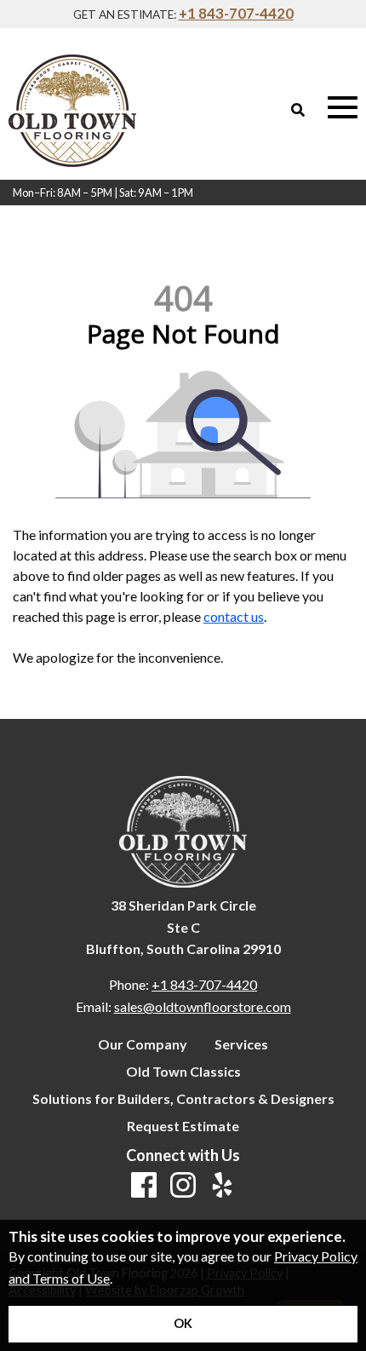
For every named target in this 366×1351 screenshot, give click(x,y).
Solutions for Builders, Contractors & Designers (183, 1099)
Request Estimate (183, 1126)
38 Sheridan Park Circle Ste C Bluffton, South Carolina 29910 (183, 927)
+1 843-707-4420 (236, 13)
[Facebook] (144, 1185)
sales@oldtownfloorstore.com (202, 1006)
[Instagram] (183, 1185)
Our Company (142, 1044)
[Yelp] (222, 1185)
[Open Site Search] (298, 110)
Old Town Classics (183, 1071)
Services (241, 1044)
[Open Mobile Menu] (342, 107)
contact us (233, 616)
